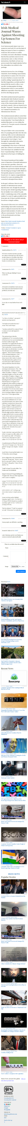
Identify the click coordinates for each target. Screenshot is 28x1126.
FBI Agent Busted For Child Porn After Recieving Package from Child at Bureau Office (13, 799)
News (8, 581)
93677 (12, 299)
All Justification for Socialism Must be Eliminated (11, 733)
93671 (12, 269)
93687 (16, 530)
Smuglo (6, 1108)
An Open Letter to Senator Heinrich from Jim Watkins (13, 896)
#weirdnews (13, 228)
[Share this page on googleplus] (5, 24)
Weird (17, 20)
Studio (11, 686)
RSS (5, 1117)
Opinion (7, 686)
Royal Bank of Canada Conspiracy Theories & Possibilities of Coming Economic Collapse (13, 1030)
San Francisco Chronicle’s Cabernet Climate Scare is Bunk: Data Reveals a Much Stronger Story (11, 662)
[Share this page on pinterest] (7, 24)
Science (13, 20)
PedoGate (8, 797)
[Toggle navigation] (25, 2)
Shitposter (7, 1106)
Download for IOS (9, 1098)
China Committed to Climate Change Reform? (13, 964)
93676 (12, 283)
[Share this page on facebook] (3, 24)
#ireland (8, 228)
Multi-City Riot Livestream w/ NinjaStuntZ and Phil (13, 1008)
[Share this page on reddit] (8, 24)
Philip (4, 20)
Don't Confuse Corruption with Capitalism (12, 1073)
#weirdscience (5, 229)
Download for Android (10, 1100)
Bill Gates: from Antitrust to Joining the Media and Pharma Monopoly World (13, 756)
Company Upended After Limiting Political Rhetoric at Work (12, 688)
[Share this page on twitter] (2, 24)
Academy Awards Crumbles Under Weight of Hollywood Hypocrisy (13, 844)
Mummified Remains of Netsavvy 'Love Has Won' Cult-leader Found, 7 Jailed (13, 710)
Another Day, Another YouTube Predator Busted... (12, 919)
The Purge (8, 983)
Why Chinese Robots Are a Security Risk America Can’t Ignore (12, 599)
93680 (13, 518)
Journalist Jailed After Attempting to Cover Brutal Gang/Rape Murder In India (12, 867)
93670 (14, 250)
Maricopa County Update (8, 778)
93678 (6, 314)
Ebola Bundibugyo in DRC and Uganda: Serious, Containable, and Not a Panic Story (12, 620)
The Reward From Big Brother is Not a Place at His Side (13, 985)
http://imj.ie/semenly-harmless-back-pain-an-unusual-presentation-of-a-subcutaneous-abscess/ (13, 223)
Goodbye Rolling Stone (7, 1052)
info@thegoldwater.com (10, 1114)
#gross (19, 228)
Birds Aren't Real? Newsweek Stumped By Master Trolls (12, 822)
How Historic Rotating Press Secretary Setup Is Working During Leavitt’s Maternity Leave (11, 641)
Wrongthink (7, 1109)
